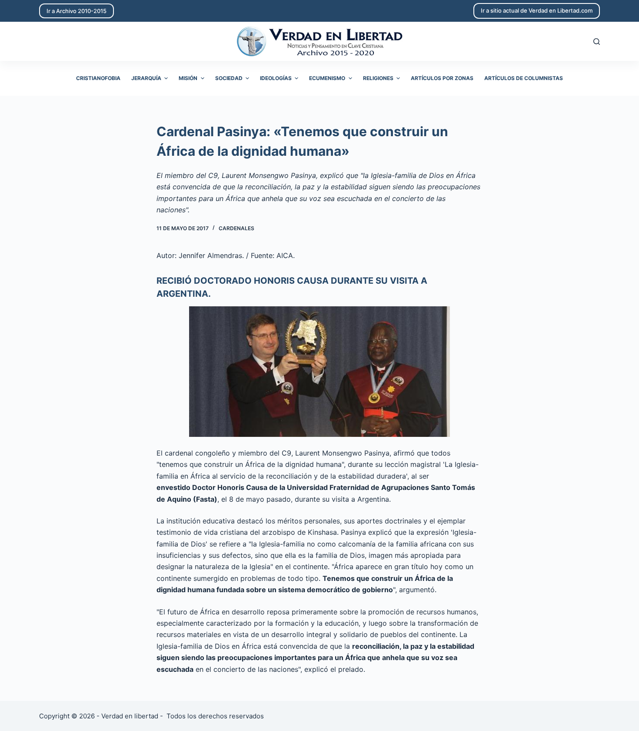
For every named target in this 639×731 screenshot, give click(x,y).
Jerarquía (146, 78)
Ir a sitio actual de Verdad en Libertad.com (536, 10)
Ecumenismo (327, 78)
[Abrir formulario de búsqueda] (596, 41)
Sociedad (229, 78)
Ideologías (276, 78)
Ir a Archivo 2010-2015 (76, 10)
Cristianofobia (98, 78)
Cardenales (236, 228)
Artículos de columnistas (523, 78)
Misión (188, 78)
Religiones (378, 78)
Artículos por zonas (442, 78)
